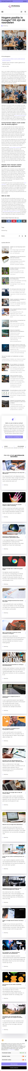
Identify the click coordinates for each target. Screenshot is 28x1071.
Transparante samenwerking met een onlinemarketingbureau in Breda (11, 889)
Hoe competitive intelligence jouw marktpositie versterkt (11, 729)
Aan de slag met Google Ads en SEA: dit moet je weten (12, 793)
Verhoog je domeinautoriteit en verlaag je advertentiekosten (12, 665)
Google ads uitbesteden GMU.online (11, 211)
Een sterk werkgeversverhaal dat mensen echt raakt (12, 601)
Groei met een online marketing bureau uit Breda (13, 857)
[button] (26, 1040)
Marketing (5, 25)
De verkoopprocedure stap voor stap (17, 289)
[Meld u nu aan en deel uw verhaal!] (14, 419)
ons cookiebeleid (11, 1049)
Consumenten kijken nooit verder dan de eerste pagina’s (13, 59)
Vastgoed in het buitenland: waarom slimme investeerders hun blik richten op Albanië (17, 401)
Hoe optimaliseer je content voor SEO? (18, 390)
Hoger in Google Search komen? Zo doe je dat (12, 921)
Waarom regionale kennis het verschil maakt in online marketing (11, 505)
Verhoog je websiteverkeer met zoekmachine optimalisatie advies (10, 537)
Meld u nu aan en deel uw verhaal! (14, 423)
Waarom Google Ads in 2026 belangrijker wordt (12, 569)
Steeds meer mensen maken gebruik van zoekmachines (13, 63)
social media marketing (15, 147)
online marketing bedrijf (20, 115)
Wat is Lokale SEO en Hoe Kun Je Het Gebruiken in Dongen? (11, 633)
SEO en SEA (5, 66)
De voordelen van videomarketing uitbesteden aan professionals (11, 953)
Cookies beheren (14, 1067)
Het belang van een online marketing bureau (11, 985)
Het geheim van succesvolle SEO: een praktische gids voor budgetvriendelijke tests (12, 1017)
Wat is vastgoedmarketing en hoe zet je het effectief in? (13, 473)
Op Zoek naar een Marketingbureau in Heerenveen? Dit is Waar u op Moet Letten (13, 761)
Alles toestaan (14, 1064)
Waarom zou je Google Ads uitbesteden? (12, 824)
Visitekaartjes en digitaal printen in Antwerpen (11, 697)
